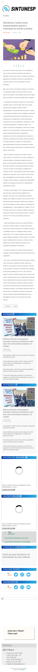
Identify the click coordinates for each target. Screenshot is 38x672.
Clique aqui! (12, 633)
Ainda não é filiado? (16, 630)
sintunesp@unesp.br (18, 664)
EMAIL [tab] (9, 532)
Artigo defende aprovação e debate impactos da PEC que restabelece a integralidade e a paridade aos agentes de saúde (18, 363)
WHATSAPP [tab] (11, 534)
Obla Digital (22, 669)
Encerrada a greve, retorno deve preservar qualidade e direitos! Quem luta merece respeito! (18, 370)
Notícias (6, 32)
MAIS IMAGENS (8, 490)
